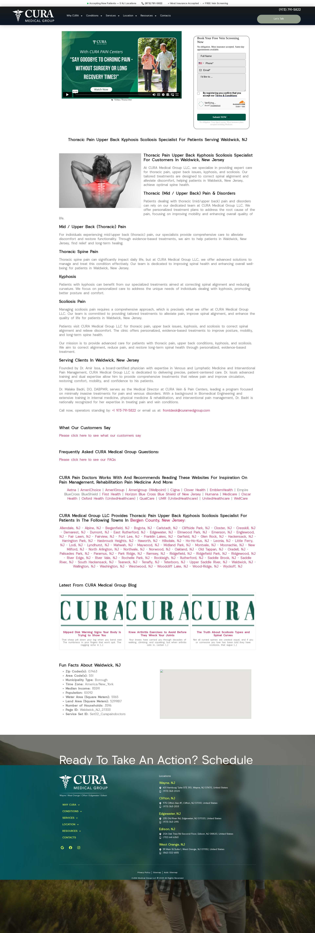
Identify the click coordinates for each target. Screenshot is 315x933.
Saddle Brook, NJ (222, 564)
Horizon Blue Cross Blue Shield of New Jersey (163, 500)
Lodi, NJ (76, 551)
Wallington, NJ (84, 572)
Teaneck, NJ (127, 568)
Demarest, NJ (74, 538)
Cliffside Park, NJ (196, 534)
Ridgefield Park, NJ (211, 559)
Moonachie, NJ (232, 551)
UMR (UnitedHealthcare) (178, 504)
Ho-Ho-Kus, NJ (197, 546)
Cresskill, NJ (245, 534)
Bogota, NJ (143, 534)
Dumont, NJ (99, 538)
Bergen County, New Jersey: (157, 526)
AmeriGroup (114, 496)
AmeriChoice (90, 496)
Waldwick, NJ (242, 568)
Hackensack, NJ (240, 542)
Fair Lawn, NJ (79, 542)
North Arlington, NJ (104, 555)
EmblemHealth (221, 496)
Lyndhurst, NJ (98, 551)
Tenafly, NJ (150, 568)
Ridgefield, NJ (180, 559)
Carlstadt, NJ (166, 534)
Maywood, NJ (148, 551)
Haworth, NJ (147, 546)
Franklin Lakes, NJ (158, 542)
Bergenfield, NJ (117, 534)
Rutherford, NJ (191, 564)
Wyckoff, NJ (232, 572)
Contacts (165, 16)
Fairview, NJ (104, 542)
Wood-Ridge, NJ (205, 572)
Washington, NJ (112, 572)
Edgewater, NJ (161, 538)
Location (128, 16)
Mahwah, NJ (123, 551)
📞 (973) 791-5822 (151, 3)
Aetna (71, 496)
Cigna (175, 496)
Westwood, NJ (141, 572)
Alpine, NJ (93, 534)
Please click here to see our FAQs (87, 465)
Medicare (230, 500)
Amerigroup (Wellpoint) (147, 496)
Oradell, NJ (236, 555)
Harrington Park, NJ (77, 546)
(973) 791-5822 (290, 9)
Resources (147, 16)
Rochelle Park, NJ (135, 564)
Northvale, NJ (133, 555)
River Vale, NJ (106, 564)
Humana (211, 500)
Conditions (92, 16)
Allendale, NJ (70, 534)
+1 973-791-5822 (124, 416)
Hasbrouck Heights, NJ (115, 546)
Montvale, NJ (205, 551)
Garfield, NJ (186, 542)
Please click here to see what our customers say (100, 441)
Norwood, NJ (159, 555)
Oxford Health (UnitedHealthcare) (108, 504)
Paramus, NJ (104, 559)
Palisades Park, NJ (74, 559)
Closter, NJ (223, 534)
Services (111, 16)
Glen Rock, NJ (212, 542)
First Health (111, 500)
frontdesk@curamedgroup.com (186, 416)
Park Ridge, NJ (130, 559)
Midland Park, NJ (177, 551)
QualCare (147, 504)
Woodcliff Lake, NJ (172, 572)
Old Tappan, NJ (210, 555)
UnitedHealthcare (216, 504)
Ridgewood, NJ (243, 559)
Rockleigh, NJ (164, 564)
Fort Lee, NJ (129, 542)
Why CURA (73, 16)
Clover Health (194, 496)
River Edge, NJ (78, 564)
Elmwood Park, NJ (192, 538)
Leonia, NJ (221, 546)
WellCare (241, 504)
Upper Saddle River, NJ (208, 568)
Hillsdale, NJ (171, 546)
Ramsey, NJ (155, 559)
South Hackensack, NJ (95, 568)
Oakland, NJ (184, 555)
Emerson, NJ (221, 538)
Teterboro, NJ (174, 568)
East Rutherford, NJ (129, 538)
